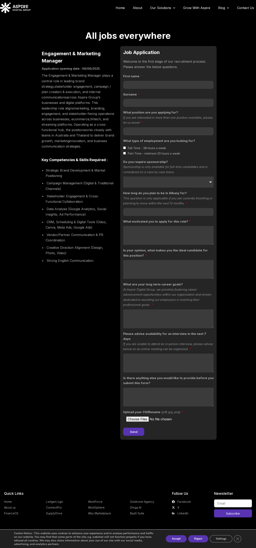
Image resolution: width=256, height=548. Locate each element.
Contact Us (245, 8)
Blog (221, 8)
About (137, 8)
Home (120, 8)
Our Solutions (160, 8)
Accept (176, 539)
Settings (221, 539)
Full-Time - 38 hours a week (147, 148)
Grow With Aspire (196, 8)
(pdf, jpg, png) (152, 412)
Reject (198, 539)
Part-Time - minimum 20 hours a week (154, 153)
